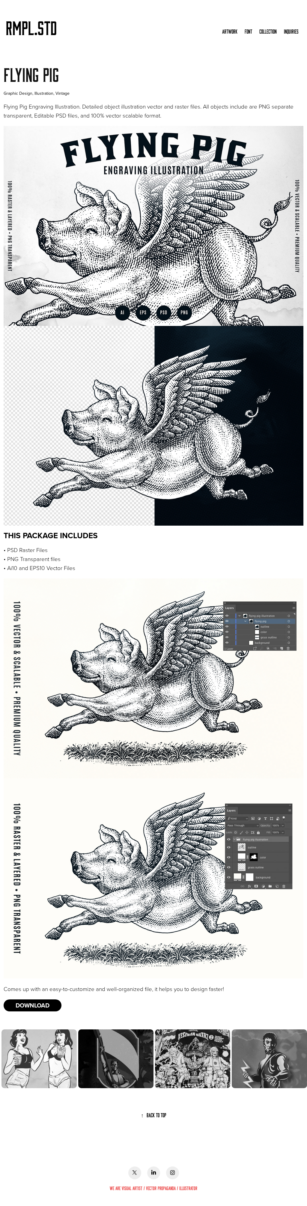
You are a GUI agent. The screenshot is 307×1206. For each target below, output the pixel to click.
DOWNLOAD (32, 1005)
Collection (268, 31)
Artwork (229, 31)
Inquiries (291, 31)
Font (248, 31)
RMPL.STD (31, 27)
